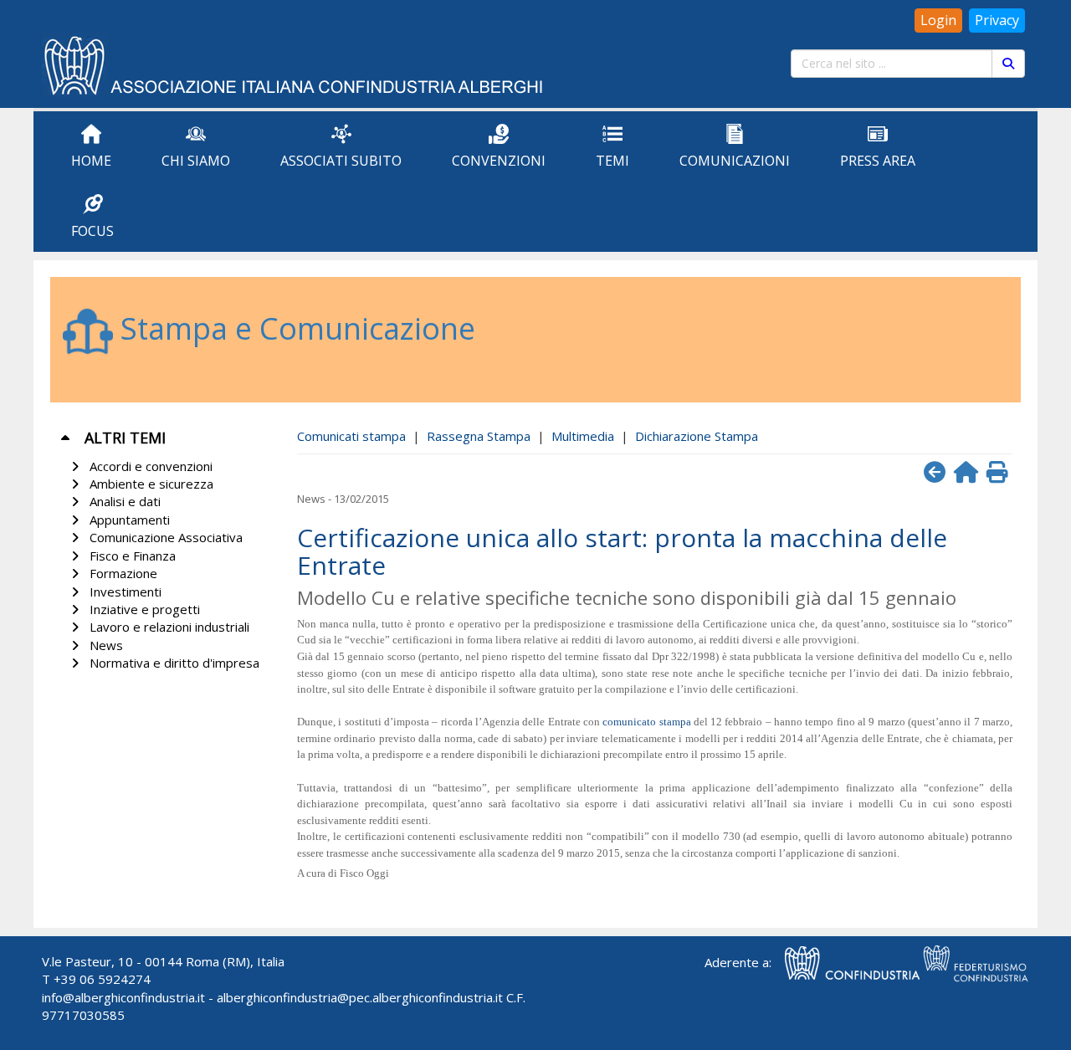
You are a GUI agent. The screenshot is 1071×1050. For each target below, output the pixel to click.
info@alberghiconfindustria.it (123, 997)
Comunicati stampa (351, 436)
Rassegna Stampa (478, 436)
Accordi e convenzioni (148, 466)
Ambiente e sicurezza (148, 483)
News (103, 645)
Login (938, 20)
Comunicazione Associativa (163, 537)
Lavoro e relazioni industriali (166, 626)
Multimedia (582, 436)
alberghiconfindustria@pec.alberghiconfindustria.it (360, 997)
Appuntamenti (126, 519)
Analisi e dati (122, 501)
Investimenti (122, 591)
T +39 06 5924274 (96, 979)
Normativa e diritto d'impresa (171, 662)
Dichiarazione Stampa (696, 436)
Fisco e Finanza (129, 555)
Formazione (120, 573)
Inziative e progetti (141, 609)
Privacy (996, 20)
